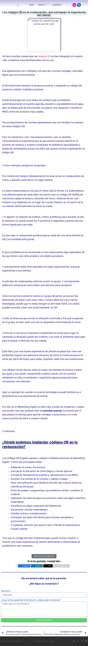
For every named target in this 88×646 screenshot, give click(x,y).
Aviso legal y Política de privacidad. (44, 641)
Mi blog (42, 5)
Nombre (5, 591)
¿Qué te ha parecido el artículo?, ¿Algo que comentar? (31, 600)
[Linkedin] (79, 5)
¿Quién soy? (57, 5)
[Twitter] (74, 641)
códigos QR (44, 56)
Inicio (31, 5)
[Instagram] (74, 5)
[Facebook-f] (78, 641)
